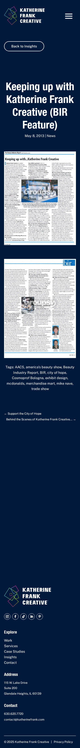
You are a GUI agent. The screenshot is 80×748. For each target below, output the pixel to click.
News (51, 136)
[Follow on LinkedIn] (31, 616)
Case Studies (14, 652)
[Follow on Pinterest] (39, 616)
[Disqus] (40, 496)
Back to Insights (24, 46)
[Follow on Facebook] (15, 616)
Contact (10, 663)
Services (11, 646)
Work (8, 640)
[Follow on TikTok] (23, 616)
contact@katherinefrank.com (24, 719)
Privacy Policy (63, 742)
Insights (10, 657)
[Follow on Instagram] (7, 616)
